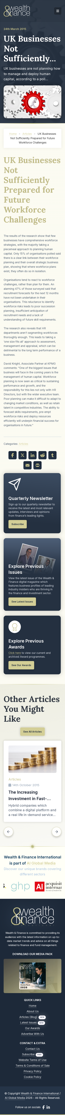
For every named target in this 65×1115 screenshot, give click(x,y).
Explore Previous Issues (26, 569)
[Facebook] (12, 455)
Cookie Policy (32, 1076)
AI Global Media (41, 863)
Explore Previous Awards (26, 644)
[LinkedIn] (32, 455)
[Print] (37, 465)
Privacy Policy (32, 1071)
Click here (14, 652)
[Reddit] (42, 455)
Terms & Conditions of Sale (33, 1065)
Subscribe (28, 1054)
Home (13, 133)
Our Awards (32, 1028)
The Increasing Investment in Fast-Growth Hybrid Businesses (27, 796)
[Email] (27, 465)
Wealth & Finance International (40, 1093)
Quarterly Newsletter (30, 498)
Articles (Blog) (28, 1017)
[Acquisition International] (38, 886)
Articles (27, 133)
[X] (22, 455)
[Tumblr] (52, 455)
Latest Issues (28, 1022)
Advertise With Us (32, 1033)
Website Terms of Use (32, 1060)
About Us (33, 1011)
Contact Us (32, 1048)
